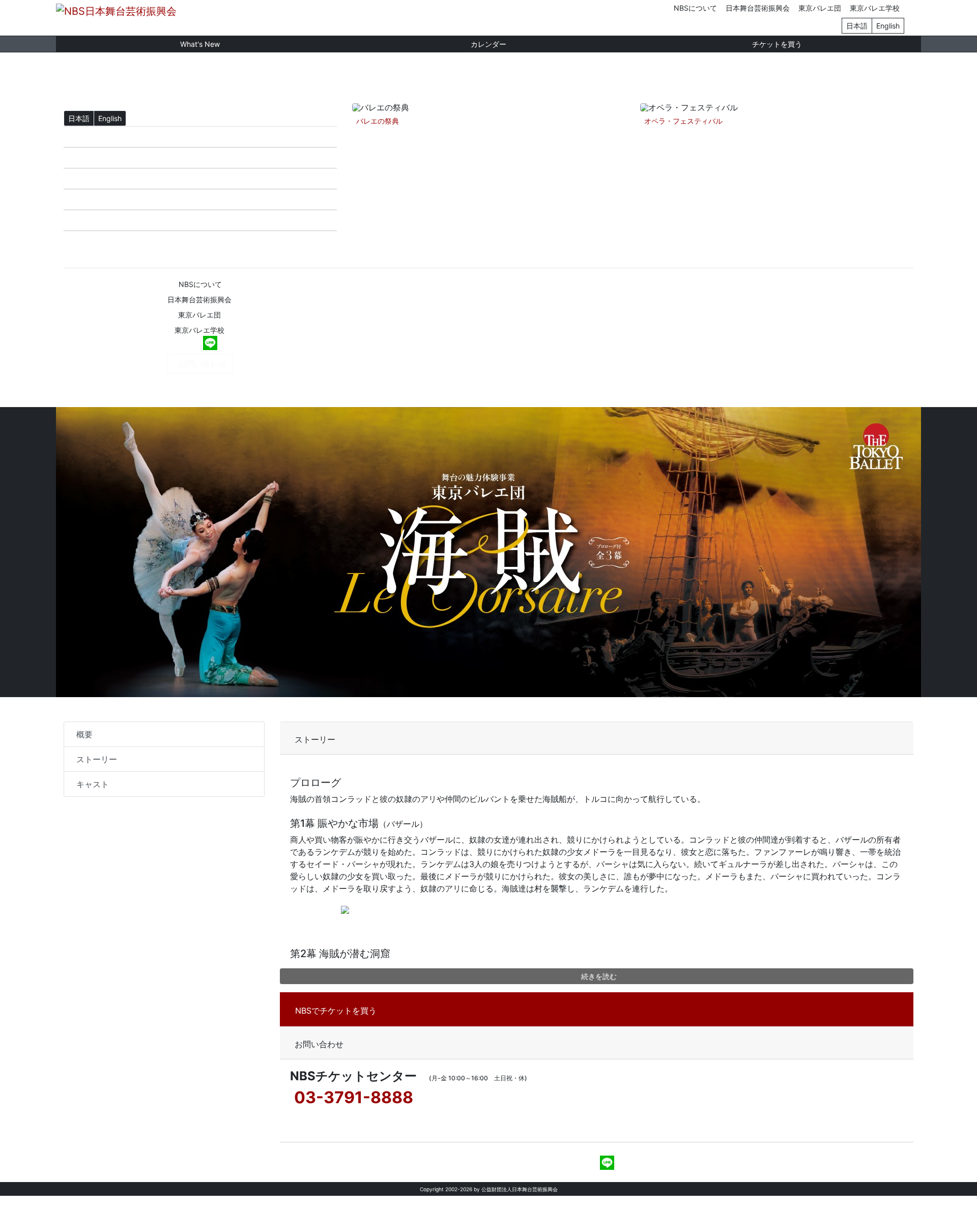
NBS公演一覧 (96, 179)
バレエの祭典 (377, 121)
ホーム (84, 137)
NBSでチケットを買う (336, 1010)
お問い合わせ (202, 364)
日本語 (857, 25)
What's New (200, 44)
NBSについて (695, 8)
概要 (84, 734)
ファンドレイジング (108, 241)
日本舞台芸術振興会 (758, 8)
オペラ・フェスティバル (683, 121)
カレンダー (488, 44)
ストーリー (96, 759)
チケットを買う (777, 44)
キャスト (92, 784)
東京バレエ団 (819, 8)
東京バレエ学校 (875, 8)
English (888, 25)
